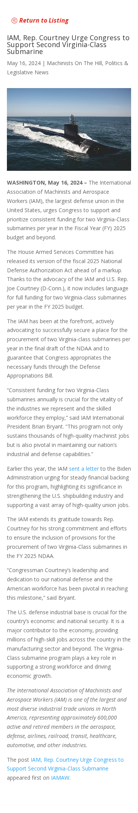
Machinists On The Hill (74, 63)
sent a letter (84, 468)
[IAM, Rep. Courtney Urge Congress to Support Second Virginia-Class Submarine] (69, 129)
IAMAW (60, 777)
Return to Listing (44, 20)
